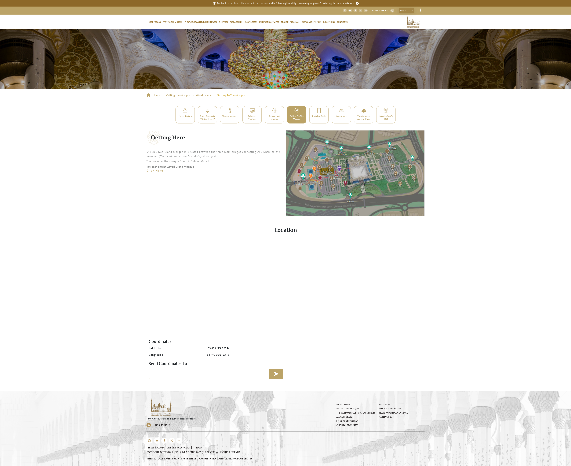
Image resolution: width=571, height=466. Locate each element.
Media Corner (236, 22)
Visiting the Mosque (172, 22)
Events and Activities (269, 22)
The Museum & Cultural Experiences (201, 22)
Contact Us (342, 22)
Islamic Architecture (311, 22)
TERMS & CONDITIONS (159, 447)
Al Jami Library (344, 417)
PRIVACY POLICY (182, 447)
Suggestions (329, 22)
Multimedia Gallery (390, 408)
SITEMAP (197, 447)
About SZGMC (155, 22)
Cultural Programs (347, 425)
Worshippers (204, 95)
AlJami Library (251, 22)
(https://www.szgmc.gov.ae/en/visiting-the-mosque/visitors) (322, 3)
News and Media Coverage (393, 413)
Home (156, 95)
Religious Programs (290, 22)
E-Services (223, 22)
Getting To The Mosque (231, 95)
